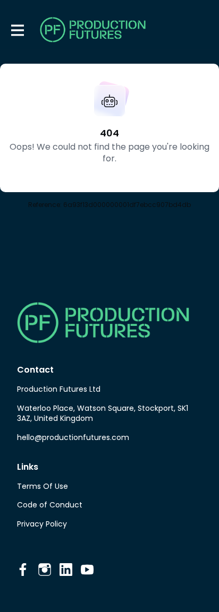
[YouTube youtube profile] (87, 570)
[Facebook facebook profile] (23, 570)
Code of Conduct (49, 504)
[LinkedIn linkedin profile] (66, 570)
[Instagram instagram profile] (44, 570)
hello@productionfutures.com (73, 437)
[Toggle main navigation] (17, 30)
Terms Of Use (42, 486)
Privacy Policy (42, 524)
